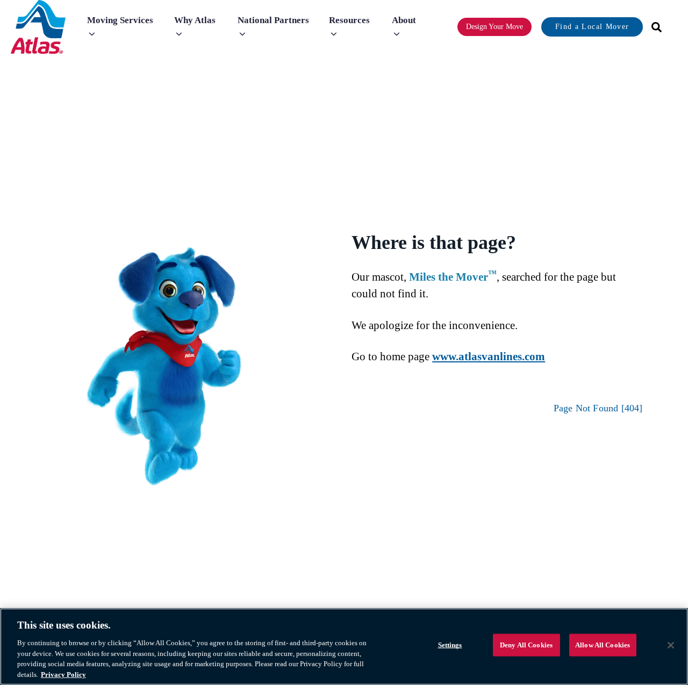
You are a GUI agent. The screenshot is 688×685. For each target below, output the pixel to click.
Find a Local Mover (592, 27)
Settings (450, 645)
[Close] (671, 645)
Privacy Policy (63, 674)
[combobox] (653, 27)
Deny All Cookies (526, 645)
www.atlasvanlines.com (488, 356)
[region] (344, 646)
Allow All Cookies (602, 645)
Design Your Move (494, 27)
